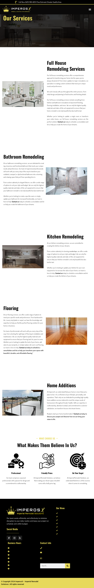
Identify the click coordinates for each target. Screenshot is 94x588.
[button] (90, 9)
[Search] (67, 565)
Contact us (61, 122)
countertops (73, 251)
